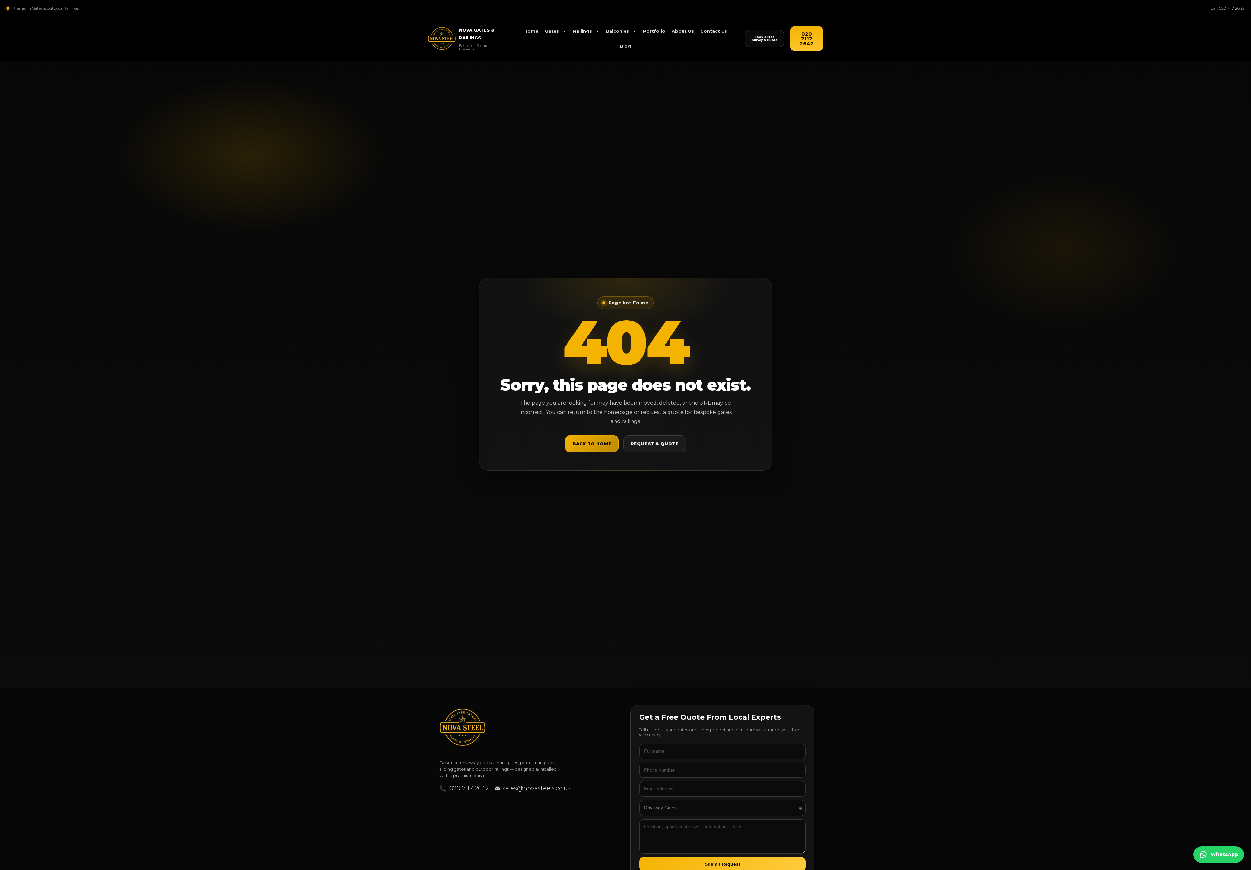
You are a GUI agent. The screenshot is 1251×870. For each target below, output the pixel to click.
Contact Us (713, 31)
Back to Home (591, 443)
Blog (625, 46)
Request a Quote (655, 443)
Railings (582, 31)
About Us (683, 31)
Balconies (617, 31)
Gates (552, 31)
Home (531, 31)
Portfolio (654, 31)
